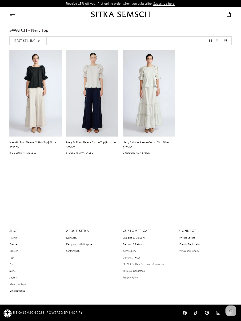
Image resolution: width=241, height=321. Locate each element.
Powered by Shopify (64, 312)
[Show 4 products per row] (226, 41)
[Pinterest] (207, 313)
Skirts (12, 270)
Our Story (71, 237)
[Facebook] (185, 313)
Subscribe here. (164, 3)
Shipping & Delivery (134, 237)
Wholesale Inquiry (189, 250)
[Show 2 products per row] (210, 41)
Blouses (13, 250)
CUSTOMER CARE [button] (137, 231)
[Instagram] (218, 313)
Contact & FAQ (131, 257)
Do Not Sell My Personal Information (143, 264)
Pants (12, 264)
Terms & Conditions (134, 270)
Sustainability (73, 250)
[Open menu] (16, 14)
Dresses (14, 244)
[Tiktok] (196, 313)
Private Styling (187, 237)
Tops (12, 257)
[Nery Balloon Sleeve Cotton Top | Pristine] (92, 93)
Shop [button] (14, 231)
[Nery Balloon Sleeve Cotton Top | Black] (35, 93)
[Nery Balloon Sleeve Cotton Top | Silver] (149, 93)
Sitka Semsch (24, 312)
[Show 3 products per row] (217, 41)
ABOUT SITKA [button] (77, 231)
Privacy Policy (130, 277)
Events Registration (190, 244)
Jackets (13, 277)
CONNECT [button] (187, 231)
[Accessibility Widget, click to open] (7, 313)
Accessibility (129, 250)
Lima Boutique (17, 290)
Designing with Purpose (79, 244)
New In (13, 237)
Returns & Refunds (134, 244)
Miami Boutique (18, 284)
